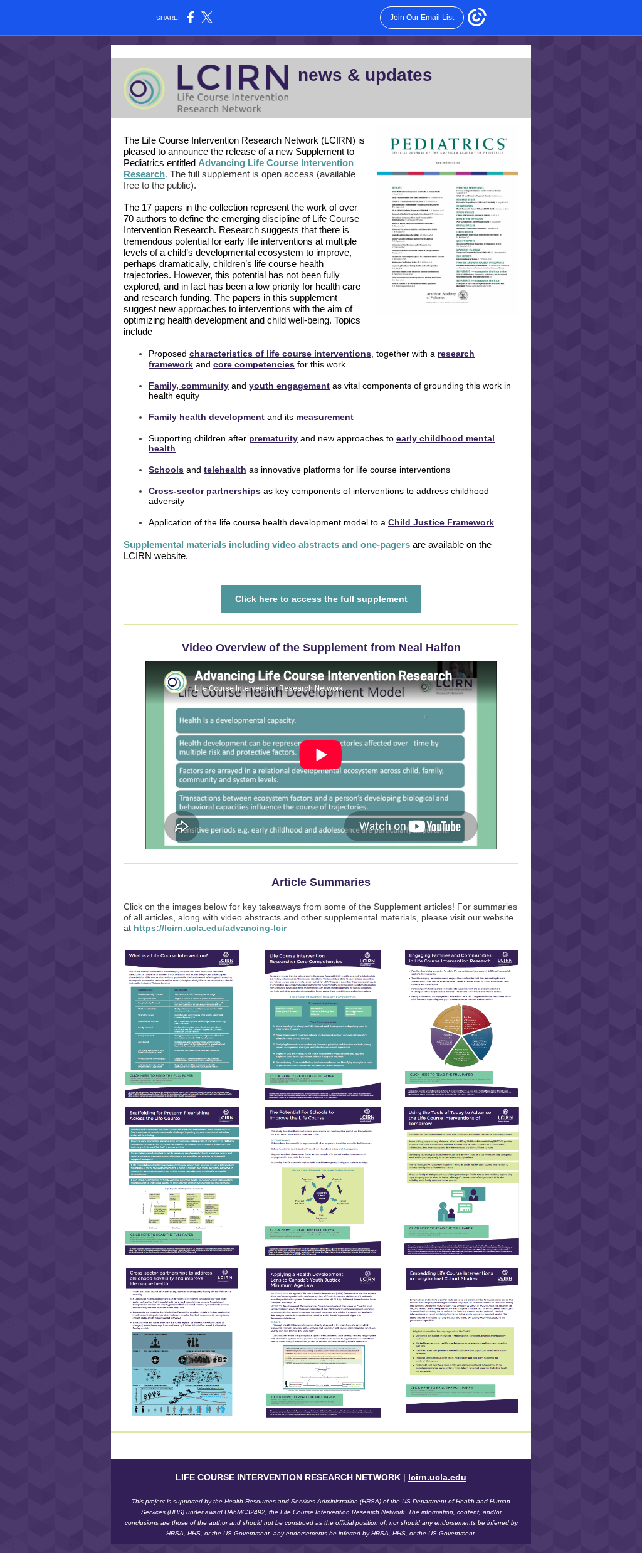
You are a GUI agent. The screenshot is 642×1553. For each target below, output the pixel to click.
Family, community (189, 386)
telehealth (225, 470)
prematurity (273, 438)
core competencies (254, 364)
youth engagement (289, 386)
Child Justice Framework (441, 522)
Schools (166, 470)
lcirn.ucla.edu (437, 1477)
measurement (325, 417)
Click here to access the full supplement (321, 599)
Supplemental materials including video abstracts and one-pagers (267, 544)
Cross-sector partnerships (205, 491)
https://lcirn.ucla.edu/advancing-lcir (210, 928)
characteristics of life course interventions (280, 354)
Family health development (207, 417)
